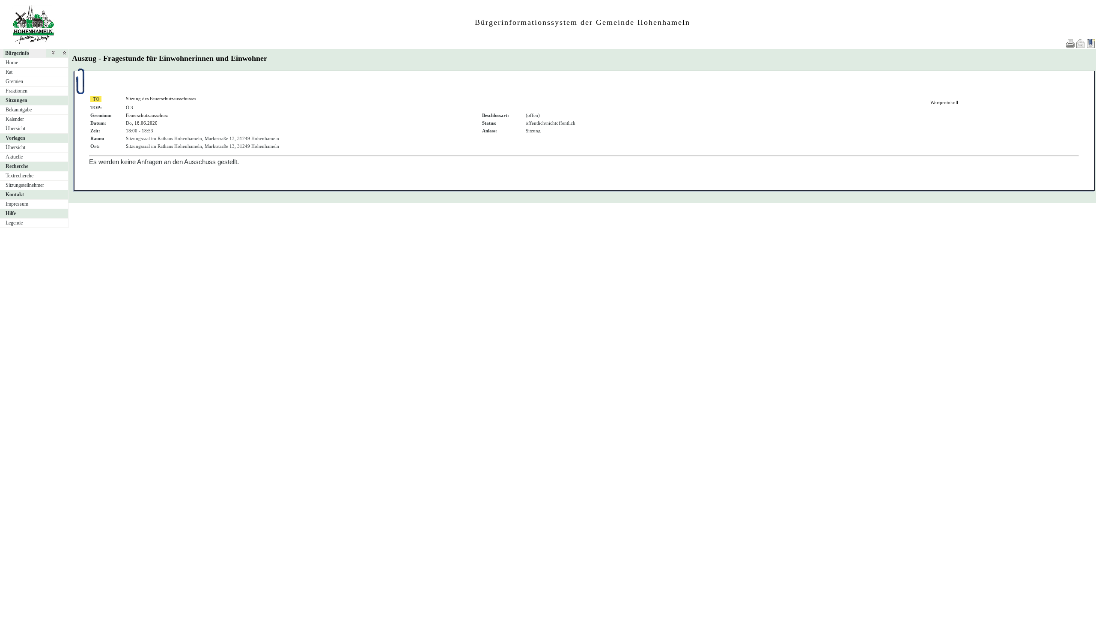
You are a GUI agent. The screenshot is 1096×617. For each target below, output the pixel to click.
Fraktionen (16, 91)
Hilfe (11, 213)
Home (12, 63)
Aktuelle (14, 157)
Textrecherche (19, 176)
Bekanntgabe (19, 110)
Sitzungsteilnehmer (25, 185)
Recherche (17, 166)
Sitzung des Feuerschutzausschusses (161, 98)
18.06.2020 (146, 123)
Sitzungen (16, 100)
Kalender (15, 119)
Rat (9, 72)
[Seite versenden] (1080, 43)
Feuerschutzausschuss (147, 115)
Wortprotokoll (944, 102)
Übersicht (15, 129)
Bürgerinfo (17, 53)
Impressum (17, 204)
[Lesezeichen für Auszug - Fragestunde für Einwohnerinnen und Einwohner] (1091, 43)
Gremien (14, 81)
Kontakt (15, 195)
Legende (14, 223)
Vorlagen (15, 138)
